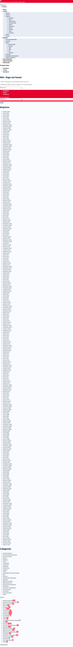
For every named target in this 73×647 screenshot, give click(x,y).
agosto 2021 (6, 210)
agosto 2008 (6, 431)
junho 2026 (6, 115)
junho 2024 (6, 154)
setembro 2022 (7, 189)
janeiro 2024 (6, 162)
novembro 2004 (7, 505)
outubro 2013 (7, 329)
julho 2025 (6, 133)
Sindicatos (8, 16)
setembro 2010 (7, 390)
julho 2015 (6, 294)
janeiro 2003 (6, 541)
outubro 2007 (7, 447)
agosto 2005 (6, 490)
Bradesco (11, 46)
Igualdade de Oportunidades (12, 55)
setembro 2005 (7, 488)
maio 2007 (6, 455)
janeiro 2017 (6, 264)
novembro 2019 (7, 241)
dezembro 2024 (7, 144)
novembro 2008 (7, 426)
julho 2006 (6, 472)
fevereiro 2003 (7, 539)
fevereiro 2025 (7, 141)
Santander (11, 52)
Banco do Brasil (12, 44)
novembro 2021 (7, 205)
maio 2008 (6, 436)
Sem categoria (7, 589)
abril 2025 (6, 138)
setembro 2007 (7, 449)
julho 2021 (6, 212)
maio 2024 (6, 156)
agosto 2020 (6, 230)
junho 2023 (6, 174)
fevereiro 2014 (7, 322)
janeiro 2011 (6, 383)
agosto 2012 (6, 352)
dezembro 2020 (7, 223)
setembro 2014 (7, 311)
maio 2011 (6, 376)
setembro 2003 (7, 528)
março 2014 (6, 320)
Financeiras (8, 54)
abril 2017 (6, 259)
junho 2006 (6, 473)
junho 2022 (6, 194)
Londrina (10, 27)
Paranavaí (11, 29)
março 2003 (6, 538)
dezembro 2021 (7, 204)
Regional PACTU (7, 583)
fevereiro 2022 (7, 200)
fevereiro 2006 (7, 480)
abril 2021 (6, 217)
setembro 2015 (7, 291)
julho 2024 (6, 152)
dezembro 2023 (7, 164)
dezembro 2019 (7, 240)
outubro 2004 (7, 506)
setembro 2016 (7, 271)
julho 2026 (6, 113)
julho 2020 (6, 231)
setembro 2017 (7, 251)
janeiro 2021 (6, 222)
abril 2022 (6, 197)
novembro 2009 (7, 406)
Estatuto (8, 36)
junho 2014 (6, 315)
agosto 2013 (6, 332)
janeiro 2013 (6, 343)
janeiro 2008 (6, 442)
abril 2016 (6, 279)
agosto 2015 (6, 292)
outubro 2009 (7, 408)
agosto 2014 (6, 312)
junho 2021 (6, 213)
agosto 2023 (6, 171)
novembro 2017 (7, 248)
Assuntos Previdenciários (11, 39)
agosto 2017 (6, 253)
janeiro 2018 (6, 246)
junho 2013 (6, 335)
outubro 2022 (7, 187)
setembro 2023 (7, 169)
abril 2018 (6, 243)
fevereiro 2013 (7, 342)
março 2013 (6, 340)
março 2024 (6, 159)
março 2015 (6, 301)
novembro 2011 (7, 366)
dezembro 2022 (7, 184)
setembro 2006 (7, 469)
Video (4, 594)
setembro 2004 (7, 508)
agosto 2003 (6, 529)
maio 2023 (6, 176)
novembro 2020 (7, 225)
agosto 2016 (6, 273)
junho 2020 (6, 233)
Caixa (10, 47)
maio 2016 (6, 278)
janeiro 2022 (6, 202)
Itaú (9, 51)
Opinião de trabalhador (9, 578)
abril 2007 (6, 457)
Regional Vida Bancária (9, 584)
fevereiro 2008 (7, 441)
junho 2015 (6, 296)
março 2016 (6, 281)
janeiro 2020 (6, 238)
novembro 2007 (7, 446)
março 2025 (6, 139)
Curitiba (10, 24)
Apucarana (11, 18)
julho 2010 (6, 393)
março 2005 (6, 498)
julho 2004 (6, 511)
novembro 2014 (7, 307)
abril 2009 (6, 418)
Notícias (5, 37)
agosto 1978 (6, 544)
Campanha (6, 563)
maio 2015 (6, 297)
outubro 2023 (7, 167)
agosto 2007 (6, 450)
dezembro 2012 (7, 345)
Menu (4, 7)
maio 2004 (6, 515)
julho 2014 (6, 314)
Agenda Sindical (7, 61)
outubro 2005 (7, 487)
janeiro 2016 (6, 284)
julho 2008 (6, 432)
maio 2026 (6, 116)
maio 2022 (6, 195)
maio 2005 (6, 495)
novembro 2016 (7, 268)
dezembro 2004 (7, 503)
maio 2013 (6, 337)
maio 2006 (6, 475)
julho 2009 (6, 413)
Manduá (6, 97)
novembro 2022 (7, 185)
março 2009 (6, 419)
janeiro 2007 (6, 462)
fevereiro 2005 (7, 500)
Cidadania (8, 41)
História (7, 34)
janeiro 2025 (6, 143)
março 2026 (6, 120)
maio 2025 (6, 136)
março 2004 (6, 518)
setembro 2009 (7, 409)
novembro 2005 (7, 485)
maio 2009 (6, 416)
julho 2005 (6, 492)
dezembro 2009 (7, 404)
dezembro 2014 (7, 306)
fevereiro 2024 (7, 161)
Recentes (5, 579)
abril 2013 (6, 338)
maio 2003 (6, 534)
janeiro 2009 (6, 422)
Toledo (10, 31)
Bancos (7, 42)
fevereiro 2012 (7, 362)
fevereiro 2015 (7, 302)
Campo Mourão (12, 21)
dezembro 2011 (7, 365)
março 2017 (6, 261)
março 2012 (6, 360)
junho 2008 (6, 434)
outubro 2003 (7, 526)
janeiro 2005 (6, 501)
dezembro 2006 (7, 464)
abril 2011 (6, 378)
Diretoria (7, 13)
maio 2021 (6, 215)
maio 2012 (6, 357)
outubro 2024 (7, 148)
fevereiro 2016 (7, 283)
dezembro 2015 (7, 286)
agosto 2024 (6, 151)
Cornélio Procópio (12, 22)
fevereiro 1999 (7, 543)
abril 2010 (6, 398)
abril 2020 (6, 235)
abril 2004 (6, 516)
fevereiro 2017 (7, 263)
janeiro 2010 (6, 403)
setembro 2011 (7, 370)
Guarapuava (11, 26)
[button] (0, 0)
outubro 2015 (7, 289)
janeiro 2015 (6, 304)
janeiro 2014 (6, 324)
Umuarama (11, 32)
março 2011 (6, 380)
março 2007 (6, 459)
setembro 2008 (7, 429)
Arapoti (10, 19)
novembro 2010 (7, 386)
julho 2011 (6, 373)
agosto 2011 (6, 371)
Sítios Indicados (7, 59)
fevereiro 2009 (7, 421)
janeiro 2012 (6, 363)
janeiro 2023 (6, 182)
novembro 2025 (7, 126)
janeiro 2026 (6, 123)
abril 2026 (6, 118)
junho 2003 (6, 533)
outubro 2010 (7, 388)
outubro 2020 (7, 227)
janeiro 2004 (6, 521)
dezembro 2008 (7, 424)
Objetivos (8, 14)
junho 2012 (6, 355)
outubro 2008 (7, 427)
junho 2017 (6, 256)
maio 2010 (6, 396)
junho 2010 (6, 394)
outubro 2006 (7, 467)
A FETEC (5, 11)
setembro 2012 (7, 350)
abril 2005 (6, 497)
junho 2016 (6, 276)
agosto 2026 (6, 111)
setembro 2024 (7, 149)
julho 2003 (6, 531)
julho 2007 (6, 452)
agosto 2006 (6, 470)
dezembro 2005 (7, 483)
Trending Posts (3, 644)
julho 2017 (6, 255)
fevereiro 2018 (7, 245)
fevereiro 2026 (7, 121)
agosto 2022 (6, 190)
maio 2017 (6, 258)
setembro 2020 (7, 228)
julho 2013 (6, 334)
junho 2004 (6, 513)
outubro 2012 (7, 348)
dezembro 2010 (7, 385)
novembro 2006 (7, 465)
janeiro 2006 (6, 482)
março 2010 (6, 399)
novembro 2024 (7, 146)
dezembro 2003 (7, 523)
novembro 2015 (7, 287)
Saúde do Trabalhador (10, 57)
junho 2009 (6, 414)
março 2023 (6, 179)
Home (4, 9)
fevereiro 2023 (7, 180)
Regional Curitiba (8, 581)
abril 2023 (6, 177)
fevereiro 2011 (7, 381)
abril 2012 (6, 358)
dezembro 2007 (7, 444)
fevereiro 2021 (7, 220)
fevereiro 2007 (7, 460)
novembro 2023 (7, 166)
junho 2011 (6, 375)
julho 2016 (6, 274)
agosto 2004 (6, 510)
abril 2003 (6, 536)
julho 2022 (6, 192)
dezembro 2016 (7, 266)
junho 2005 (6, 493)
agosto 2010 (6, 391)
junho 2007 (6, 454)
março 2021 (6, 218)
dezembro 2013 (7, 325)
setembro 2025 (7, 129)
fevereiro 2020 (7, 236)
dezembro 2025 (7, 124)
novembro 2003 (7, 525)
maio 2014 (6, 317)
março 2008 (6, 439)
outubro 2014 (7, 309)
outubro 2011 (7, 368)
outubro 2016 (7, 269)
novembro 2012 (7, 347)
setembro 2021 (7, 208)
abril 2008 (6, 437)
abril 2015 (6, 299)
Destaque (5, 566)
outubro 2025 (7, 128)
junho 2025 (6, 134)
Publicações (6, 62)
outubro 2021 (7, 207)
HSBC (10, 49)
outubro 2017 (7, 250)
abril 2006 (6, 477)
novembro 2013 (7, 327)
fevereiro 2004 (7, 520)
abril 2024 (6, 157)
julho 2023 (6, 172)
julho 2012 (6, 353)
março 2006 (6, 478)
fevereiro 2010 (7, 401)
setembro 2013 (7, 330)
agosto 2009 (6, 411)
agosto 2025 (6, 131)
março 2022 (6, 199)
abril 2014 (6, 319)
